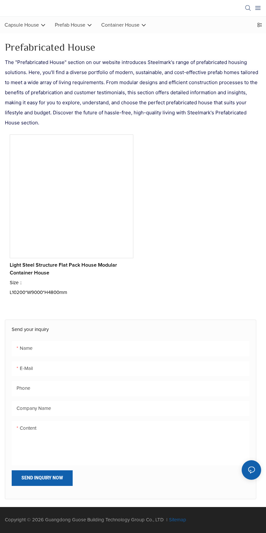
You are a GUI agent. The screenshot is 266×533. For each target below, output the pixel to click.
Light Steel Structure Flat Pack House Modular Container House (63, 268)
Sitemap (177, 519)
